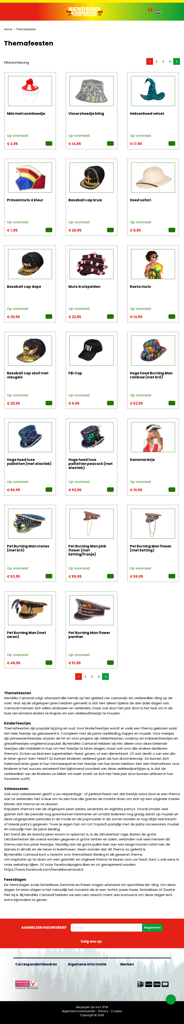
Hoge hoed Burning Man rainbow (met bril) (151, 375)
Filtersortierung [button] (16, 62)
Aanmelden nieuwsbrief (44, 927)
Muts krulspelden (84, 286)
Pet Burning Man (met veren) (26, 634)
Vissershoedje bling (86, 113)
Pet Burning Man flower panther (89, 634)
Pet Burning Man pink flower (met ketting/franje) (87, 550)
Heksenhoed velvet (147, 113)
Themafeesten (26, 29)
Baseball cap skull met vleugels (27, 375)
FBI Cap (75, 373)
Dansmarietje (142, 459)
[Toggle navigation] (23, 12)
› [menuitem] (176, 61)
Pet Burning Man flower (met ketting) (151, 548)
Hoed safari (140, 200)
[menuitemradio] (149, 61)
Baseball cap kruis (85, 200)
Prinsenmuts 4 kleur (25, 200)
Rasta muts (140, 286)
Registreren (152, 927)
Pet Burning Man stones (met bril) (28, 548)
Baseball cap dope (24, 286)
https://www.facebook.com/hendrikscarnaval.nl (43, 869)
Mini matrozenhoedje (26, 113)
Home (8, 29)
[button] (27, 12)
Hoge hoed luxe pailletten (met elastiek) (29, 461)
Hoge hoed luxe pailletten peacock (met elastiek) (90, 463)
